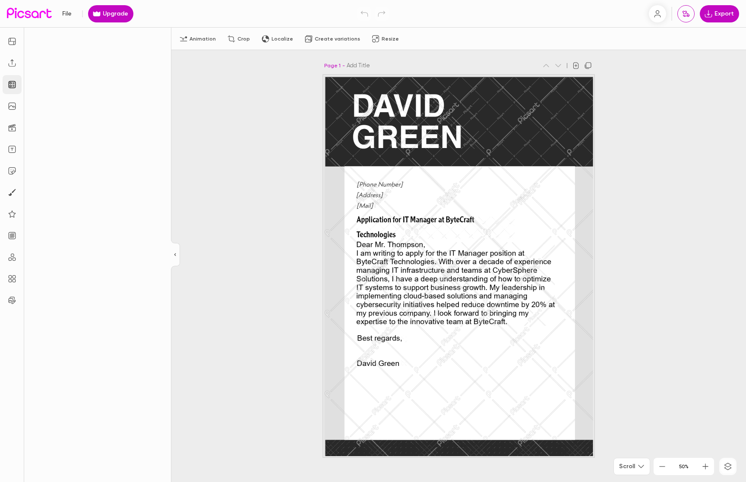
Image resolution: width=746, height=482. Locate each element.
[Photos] (12, 106)
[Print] (686, 13)
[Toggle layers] (728, 466)
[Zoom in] (705, 466)
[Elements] (12, 214)
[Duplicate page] (588, 65)
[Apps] (12, 257)
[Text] (12, 149)
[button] (373, 241)
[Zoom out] (662, 466)
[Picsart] (29, 13)
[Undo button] (364, 14)
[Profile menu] (657, 13)
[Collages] (12, 278)
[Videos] (12, 127)
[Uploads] (12, 63)
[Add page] (576, 65)
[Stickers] (12, 170)
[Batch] (12, 300)
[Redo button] (382, 14)
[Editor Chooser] (175, 255)
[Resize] (12, 41)
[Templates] (12, 84)
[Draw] (12, 192)
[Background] (12, 235)
